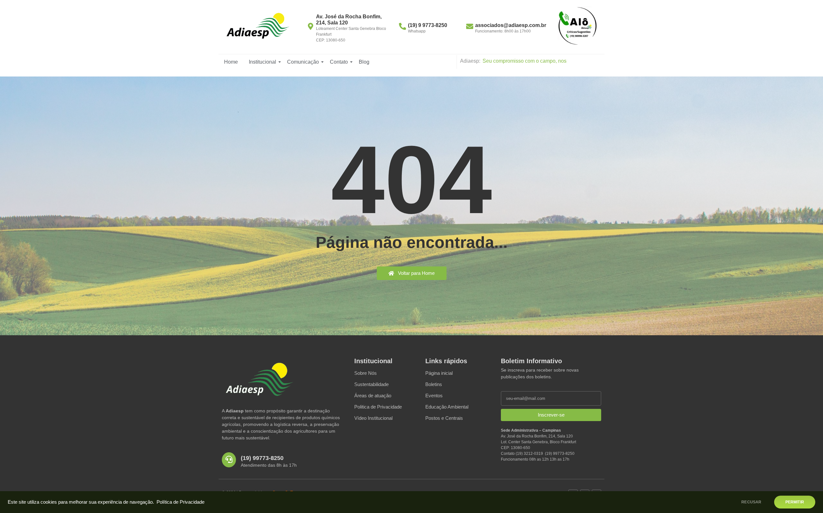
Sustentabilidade (371, 384)
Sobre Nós (365, 373)
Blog (364, 62)
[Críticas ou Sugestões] (577, 26)
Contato (339, 62)
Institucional (262, 62)
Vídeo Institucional (373, 418)
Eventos (434, 395)
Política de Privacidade (180, 502)
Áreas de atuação (372, 395)
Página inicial (439, 373)
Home (231, 62)
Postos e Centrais (444, 418)
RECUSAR (751, 502)
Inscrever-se (551, 415)
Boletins (433, 384)
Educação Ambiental (446, 407)
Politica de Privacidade (378, 407)
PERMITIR (794, 502)
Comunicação (303, 62)
